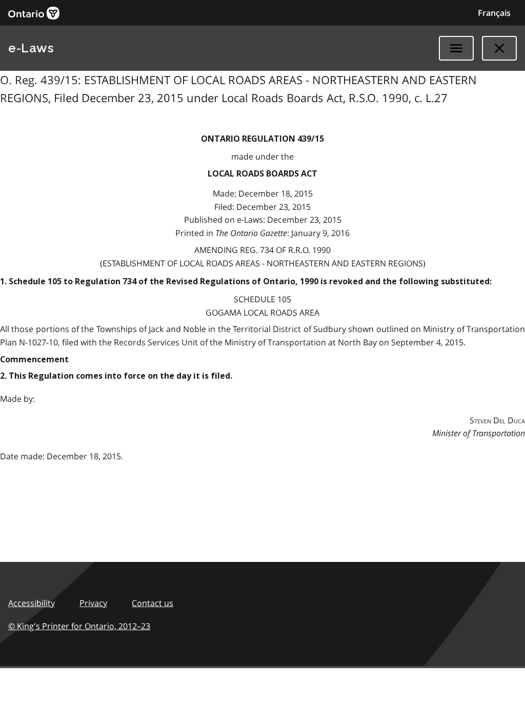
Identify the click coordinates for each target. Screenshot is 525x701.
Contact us (152, 603)
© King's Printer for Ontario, (79, 626)
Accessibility (31, 603)
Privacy (93, 603)
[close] (499, 48)
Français (494, 12)
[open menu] (456, 48)
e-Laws (30, 48)
